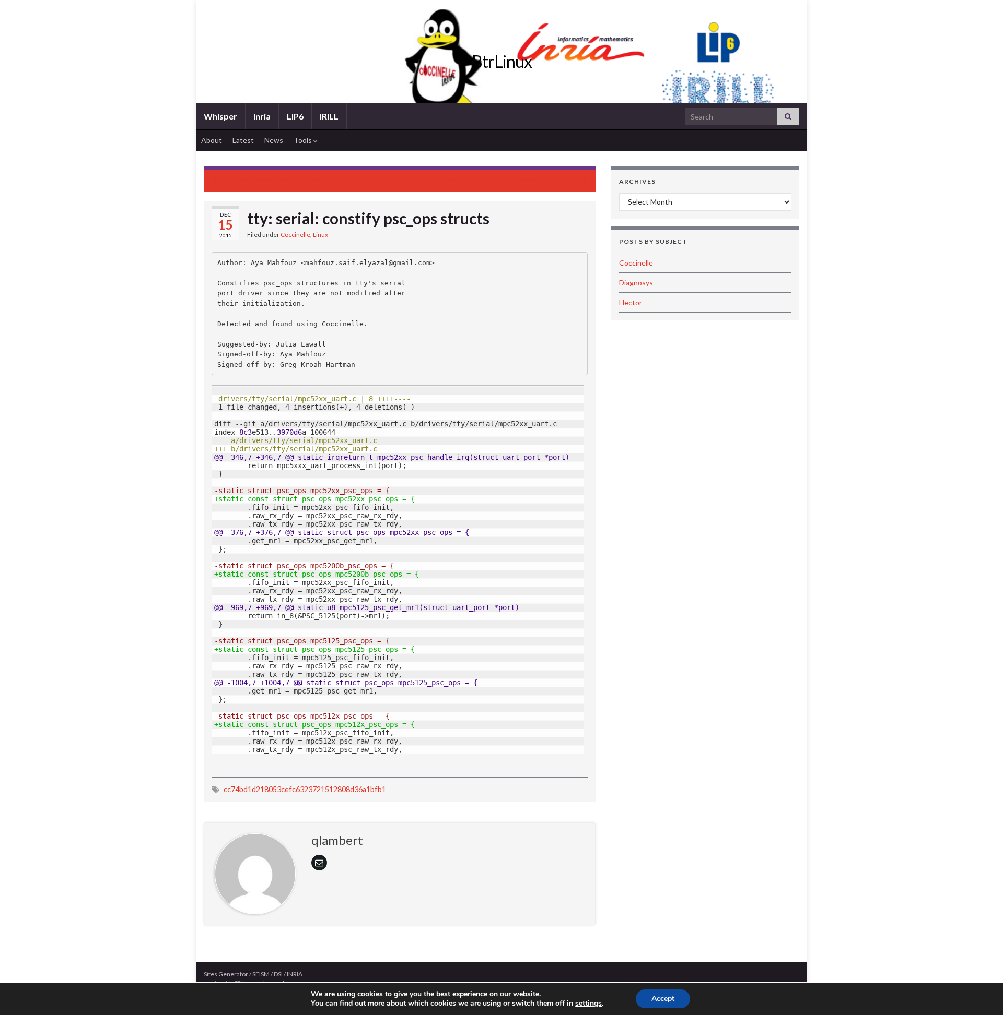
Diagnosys (636, 282)
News (273, 140)
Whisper (220, 116)
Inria (262, 116)
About (211, 140)
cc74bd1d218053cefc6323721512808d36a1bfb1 (305, 789)
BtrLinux (502, 61)
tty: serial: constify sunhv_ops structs (283, 179)
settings (588, 1003)
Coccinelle (295, 234)
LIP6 (295, 116)
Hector (630, 302)
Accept (662, 999)
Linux (320, 234)
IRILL (329, 116)
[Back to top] (979, 991)
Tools (303, 140)
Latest (243, 140)
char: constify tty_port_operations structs (508, 179)
